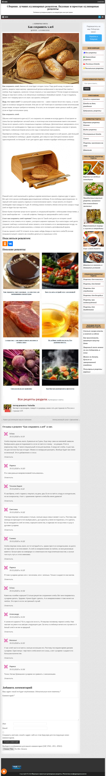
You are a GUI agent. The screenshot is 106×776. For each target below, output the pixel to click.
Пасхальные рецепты (94, 68)
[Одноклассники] (4, 243)
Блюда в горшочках (91, 99)
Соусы (86, 139)
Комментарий (8, 696)
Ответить (8, 457)
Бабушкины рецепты (92, 111)
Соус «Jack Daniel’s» (92, 249)
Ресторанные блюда (92, 134)
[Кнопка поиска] (102, 17)
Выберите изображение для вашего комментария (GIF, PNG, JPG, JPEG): (32, 746)
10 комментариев (44, 30)
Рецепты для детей (91, 284)
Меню (5, 2)
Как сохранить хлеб (40, 27)
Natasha (34, 30)
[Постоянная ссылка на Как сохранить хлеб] (40, 58)
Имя (4, 724)
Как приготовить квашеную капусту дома (91, 340)
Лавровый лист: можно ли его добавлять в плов (93, 350)
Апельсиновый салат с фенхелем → (66, 420)
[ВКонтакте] (10, 243)
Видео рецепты (90, 130)
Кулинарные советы (41, 24)
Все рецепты (91, 53)
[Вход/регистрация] (99, 17)
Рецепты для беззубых (93, 295)
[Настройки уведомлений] (4, 771)
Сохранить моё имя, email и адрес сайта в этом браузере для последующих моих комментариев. (35, 736)
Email (4, 728)
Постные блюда (92, 64)
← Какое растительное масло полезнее (16, 420)
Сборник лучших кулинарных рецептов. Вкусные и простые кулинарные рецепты (53, 7)
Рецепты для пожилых (93, 279)
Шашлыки (87, 150)
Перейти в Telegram (93, 38)
